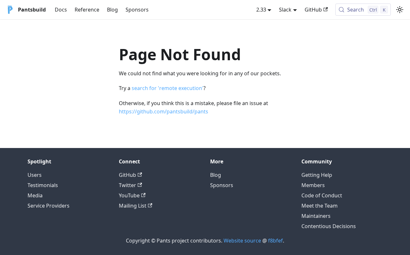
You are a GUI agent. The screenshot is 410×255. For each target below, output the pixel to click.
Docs (61, 9)
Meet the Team (319, 205)
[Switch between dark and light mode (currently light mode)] (400, 9)
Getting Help (316, 174)
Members (313, 185)
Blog (112, 9)
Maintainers (316, 215)
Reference (87, 9)
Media (35, 195)
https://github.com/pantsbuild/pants (163, 111)
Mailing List (132, 205)
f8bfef (275, 240)
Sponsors (137, 9)
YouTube (129, 195)
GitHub (313, 9)
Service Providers (49, 205)
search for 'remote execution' (167, 88)
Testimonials (43, 185)
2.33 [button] (261, 9)
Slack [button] (285, 9)
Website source (242, 240)
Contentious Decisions (328, 226)
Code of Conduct (321, 195)
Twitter (127, 185)
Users (35, 174)
